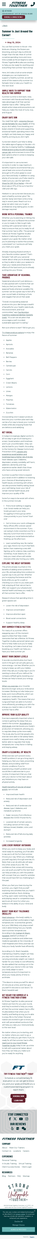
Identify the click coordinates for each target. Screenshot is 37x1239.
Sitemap (26, 1176)
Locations (17, 1151)
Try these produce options (13, 333)
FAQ (19, 1176)
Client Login (27, 1167)
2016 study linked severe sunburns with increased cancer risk (18, 149)
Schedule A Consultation (13, 17)
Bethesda (8, 11)
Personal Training (9, 1160)
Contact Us (6, 1151)
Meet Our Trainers (16, 1148)
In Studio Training (9, 1164)
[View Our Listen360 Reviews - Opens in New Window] (24, 1128)
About (4, 1148)
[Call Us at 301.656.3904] (33, 4)
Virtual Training (25, 1164)
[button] (4, 4)
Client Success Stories (11, 1167)
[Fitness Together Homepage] (18, 4)
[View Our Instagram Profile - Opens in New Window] (26, 1119)
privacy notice (20, 1214)
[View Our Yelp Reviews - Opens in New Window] (12, 1128)
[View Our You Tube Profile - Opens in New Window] (21, 1119)
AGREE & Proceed (18, 1229)
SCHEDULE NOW (18, 1096)
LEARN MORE (18, 1100)
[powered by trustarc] (32, 1237)
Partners (11, 1176)
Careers (26, 1151)
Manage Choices (18, 1225)
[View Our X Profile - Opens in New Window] (15, 1119)
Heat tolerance (8, 917)
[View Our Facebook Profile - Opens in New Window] (10, 1119)
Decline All (18, 1221)
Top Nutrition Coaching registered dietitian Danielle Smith (17, 315)
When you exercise (10, 686)
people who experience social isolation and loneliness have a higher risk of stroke (17, 454)
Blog (4, 1176)
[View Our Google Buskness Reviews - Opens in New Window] (17, 1129)
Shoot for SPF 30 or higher (13, 183)
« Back (4, 26)
